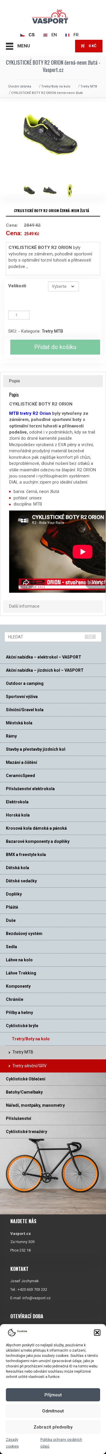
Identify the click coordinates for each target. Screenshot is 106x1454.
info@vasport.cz (36, 1298)
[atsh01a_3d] (32, 190)
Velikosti (17, 285)
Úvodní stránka (19, 86)
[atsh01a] (52, 190)
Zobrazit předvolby (53, 1427)
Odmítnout (53, 1411)
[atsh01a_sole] (73, 190)
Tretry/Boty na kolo (55, 86)
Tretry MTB (88, 86)
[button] (97, 1333)
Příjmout (53, 1395)
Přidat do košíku (55, 346)
